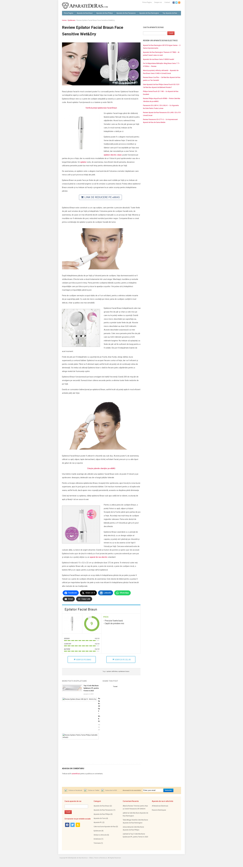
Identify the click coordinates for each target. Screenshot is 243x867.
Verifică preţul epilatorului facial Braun (101, 108)
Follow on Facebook (75, 790)
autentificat (76, 774)
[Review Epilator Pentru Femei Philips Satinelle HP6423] (80, 736)
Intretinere (97, 839)
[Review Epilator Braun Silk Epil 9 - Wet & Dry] (79, 699)
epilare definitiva (112, 671)
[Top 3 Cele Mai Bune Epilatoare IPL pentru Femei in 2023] (72, 688)
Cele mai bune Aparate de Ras (105, 826)
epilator (83, 162)
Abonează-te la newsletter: (132, 790)
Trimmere (97, 843)
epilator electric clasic (113, 155)
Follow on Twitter (93, 790)
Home (64, 20)
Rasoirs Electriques (159, 810)
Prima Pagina (147, 2)
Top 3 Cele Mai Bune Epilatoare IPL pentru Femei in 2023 (91, 688)
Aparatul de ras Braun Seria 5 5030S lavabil (158, 59)
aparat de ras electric (99, 557)
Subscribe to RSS (111, 790)
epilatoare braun (123, 671)
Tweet (115, 686)
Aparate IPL (98, 822)
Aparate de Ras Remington (149, 13)
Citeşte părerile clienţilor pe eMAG (101, 468)
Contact (167, 2)
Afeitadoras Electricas (160, 806)
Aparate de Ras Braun (85, 13)
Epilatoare (71, 20)
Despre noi (158, 2)
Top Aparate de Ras (170, 13)
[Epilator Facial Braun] (72, 624)
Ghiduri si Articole (100, 835)
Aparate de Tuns (100, 818)
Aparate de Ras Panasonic (126, 13)
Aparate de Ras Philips (104, 13)
